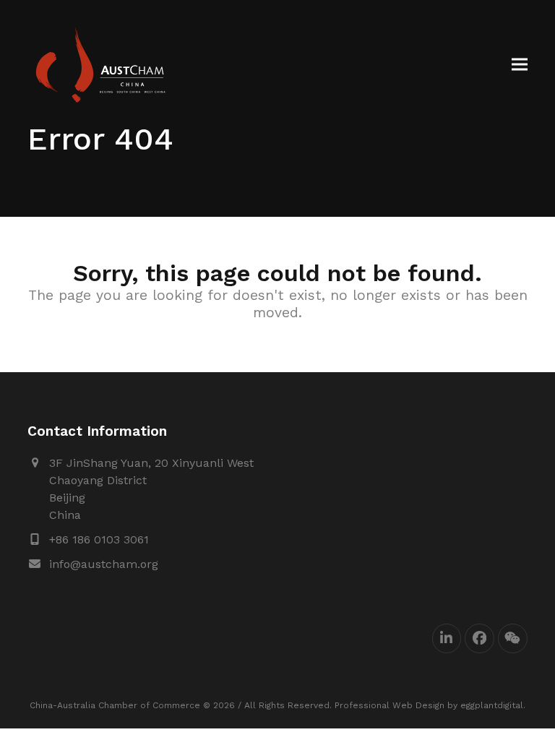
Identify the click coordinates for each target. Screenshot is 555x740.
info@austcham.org (103, 564)
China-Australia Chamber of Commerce (115, 705)
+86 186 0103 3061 (99, 539)
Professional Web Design (389, 705)
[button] (520, 65)
